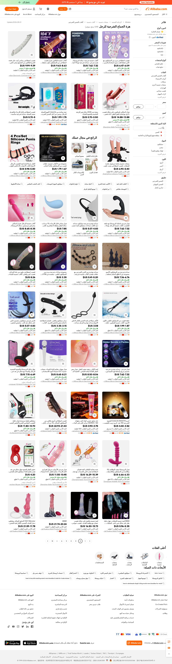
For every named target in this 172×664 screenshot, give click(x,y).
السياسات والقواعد (127, 622)
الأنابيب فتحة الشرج (104, 184)
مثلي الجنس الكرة (106, 573)
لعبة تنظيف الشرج (125, 578)
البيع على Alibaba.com (25, 600)
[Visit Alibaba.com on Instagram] (18, 626)
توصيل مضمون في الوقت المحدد (123, 609)
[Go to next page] (48, 541)
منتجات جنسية (103, 22)
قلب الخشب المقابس (33, 184)
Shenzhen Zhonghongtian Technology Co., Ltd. (84, 479)
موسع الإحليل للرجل (89, 189)
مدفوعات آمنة (129, 600)
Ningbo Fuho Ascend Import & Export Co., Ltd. (21, 433)
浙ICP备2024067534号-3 (146, 660)
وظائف (165, 613)
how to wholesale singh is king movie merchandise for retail (142, 583)
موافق (138, 107)
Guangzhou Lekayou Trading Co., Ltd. (21, 122)
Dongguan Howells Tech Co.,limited (116, 481)
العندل (112, 578)
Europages (120, 653)
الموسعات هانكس (121, 189)
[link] (169, 642)
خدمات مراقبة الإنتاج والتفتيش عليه (122, 618)
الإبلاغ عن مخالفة (61, 622)
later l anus (158, 573)
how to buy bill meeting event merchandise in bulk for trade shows (47, 578)
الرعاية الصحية (117, 22)
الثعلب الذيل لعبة (121, 184)
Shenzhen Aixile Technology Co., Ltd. (116, 127)
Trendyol (111, 653)
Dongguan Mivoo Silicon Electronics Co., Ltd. (116, 72)
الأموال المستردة (61, 613)
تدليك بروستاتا (99, 578)
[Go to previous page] (90, 541)
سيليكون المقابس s (123, 573)
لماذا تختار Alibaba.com (159, 600)
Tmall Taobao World (75, 653)
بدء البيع (30, 604)
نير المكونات (105, 189)
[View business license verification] (107, 660)
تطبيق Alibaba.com (46, 643)
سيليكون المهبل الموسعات (54, 184)
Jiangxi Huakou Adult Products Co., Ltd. (116, 531)
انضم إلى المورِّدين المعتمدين (23, 613)
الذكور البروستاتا (157, 578)
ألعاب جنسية (91, 22)
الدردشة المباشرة (61, 604)
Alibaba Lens (158, 643)
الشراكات (30, 618)
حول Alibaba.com (160, 595)
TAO (104, 653)
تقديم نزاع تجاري (61, 609)
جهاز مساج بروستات (82, 578)
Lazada (86, 653)
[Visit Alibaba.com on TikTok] (8, 626)
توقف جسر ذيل (37, 573)
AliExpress (52, 653)
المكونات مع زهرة (88, 573)
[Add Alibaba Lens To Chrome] (134, 643)
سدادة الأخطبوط (15, 184)
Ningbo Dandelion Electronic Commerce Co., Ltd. (21, 75)
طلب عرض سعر (94, 604)
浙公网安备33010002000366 (124, 660)
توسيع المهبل (142, 578)
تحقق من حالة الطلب (26, 609)
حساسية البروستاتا (20, 573)
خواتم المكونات (73, 184)
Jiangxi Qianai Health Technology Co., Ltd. (53, 431)
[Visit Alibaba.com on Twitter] (22, 626)
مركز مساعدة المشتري (59, 600)
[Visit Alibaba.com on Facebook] (32, 626)
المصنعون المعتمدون (93, 600)
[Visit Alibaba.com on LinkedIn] (27, 626)
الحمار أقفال (73, 573)
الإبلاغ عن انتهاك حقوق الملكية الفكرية (54, 618)
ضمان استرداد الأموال (126, 604)
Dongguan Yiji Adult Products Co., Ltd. (21, 384)
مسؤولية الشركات (161, 609)
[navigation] (149, 282)
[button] (70, 9)
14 (52, 541)
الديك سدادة (88, 184)
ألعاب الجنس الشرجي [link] (75, 22)
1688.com (62, 653)
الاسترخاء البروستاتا (142, 573)
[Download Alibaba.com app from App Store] (30, 643)
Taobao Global (96, 653)
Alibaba (127, 22)
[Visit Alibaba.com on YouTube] (13, 626)
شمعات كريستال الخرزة (55, 573)
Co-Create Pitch (161, 604)
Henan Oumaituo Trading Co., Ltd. (86, 122)
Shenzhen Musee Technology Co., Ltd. (21, 484)
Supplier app (85, 643)
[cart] (40, 9)
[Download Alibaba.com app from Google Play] (12, 643)
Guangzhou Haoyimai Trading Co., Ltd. (53, 122)
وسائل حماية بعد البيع (127, 613)
